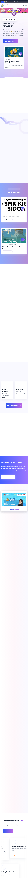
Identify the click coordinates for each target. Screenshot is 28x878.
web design (20, 403)
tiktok (18, 771)
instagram (5, 771)
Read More (7, 67)
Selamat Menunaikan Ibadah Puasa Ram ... (13, 247)
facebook (11, 771)
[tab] (7, 497)
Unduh (3, 411)
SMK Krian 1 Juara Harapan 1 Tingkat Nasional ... (13, 62)
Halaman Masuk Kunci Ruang (10, 216)
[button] (11, 71)
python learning (5, 403)
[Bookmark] (3, 400)
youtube (23, 771)
